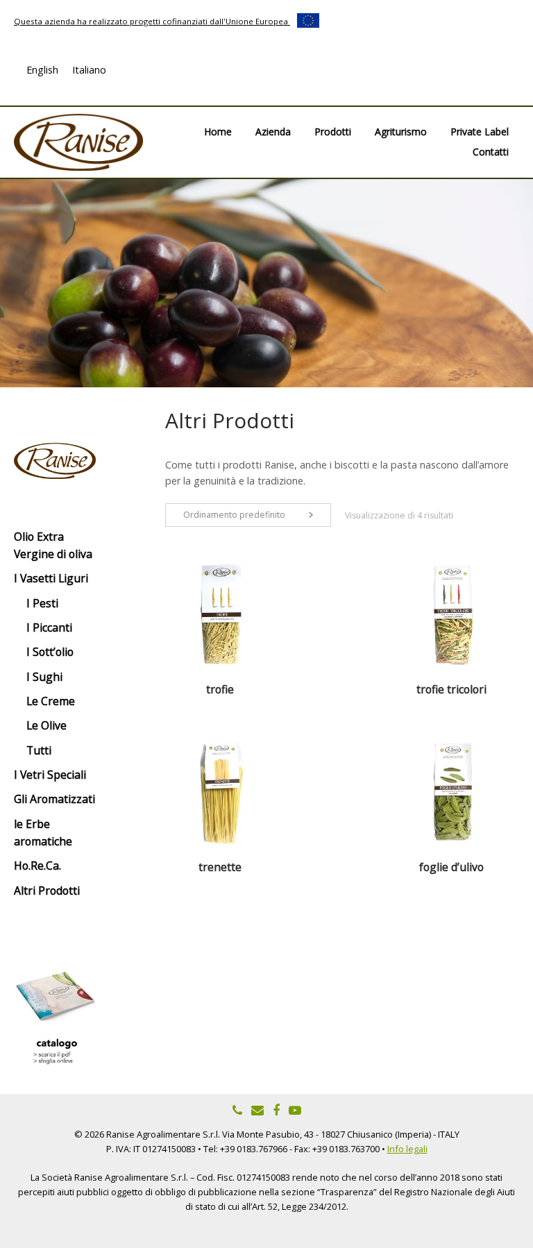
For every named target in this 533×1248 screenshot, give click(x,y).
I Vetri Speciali (50, 774)
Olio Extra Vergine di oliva (53, 545)
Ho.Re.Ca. (37, 865)
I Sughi (44, 676)
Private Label (479, 131)
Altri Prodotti (47, 890)
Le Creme (50, 701)
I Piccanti (49, 627)
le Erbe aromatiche (43, 832)
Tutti (38, 750)
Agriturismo (401, 131)
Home (218, 131)
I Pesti (42, 603)
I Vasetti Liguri (51, 578)
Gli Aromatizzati (54, 799)
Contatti (491, 151)
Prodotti (332, 131)
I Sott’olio (50, 651)
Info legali (407, 1148)
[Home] (78, 141)
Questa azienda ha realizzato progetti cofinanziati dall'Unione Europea (152, 21)
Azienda (273, 131)
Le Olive (46, 725)
